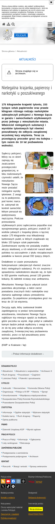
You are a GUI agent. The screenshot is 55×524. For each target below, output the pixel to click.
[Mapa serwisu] (8, 24)
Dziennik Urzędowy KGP (13, 429)
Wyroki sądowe (34, 429)
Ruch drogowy (9, 375)
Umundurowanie (10, 395)
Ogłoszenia (35, 439)
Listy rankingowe (10, 443)
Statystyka (6, 407)
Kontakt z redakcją (8, 497)
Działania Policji (9, 365)
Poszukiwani (23, 375)
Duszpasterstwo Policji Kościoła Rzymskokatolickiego (26, 399)
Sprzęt (45, 392)
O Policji (5, 383)
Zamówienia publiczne (11, 447)
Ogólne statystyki (22, 412)
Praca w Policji (8, 434)
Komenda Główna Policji (39, 388)
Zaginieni (36, 375)
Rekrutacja (25, 443)
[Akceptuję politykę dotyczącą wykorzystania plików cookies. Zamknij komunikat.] (51, 2)
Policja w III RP (22, 392)
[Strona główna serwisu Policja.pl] (3, 24)
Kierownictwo (20, 388)
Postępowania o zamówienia (15, 453)
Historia (35, 392)
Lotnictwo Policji (10, 378)
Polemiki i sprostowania (29, 378)
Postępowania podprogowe (15, 456)
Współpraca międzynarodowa (33, 395)
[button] (50, 25)
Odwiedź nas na (8, 481)
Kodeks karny (9, 416)
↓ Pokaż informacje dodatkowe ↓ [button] (27, 354)
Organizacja (8, 392)
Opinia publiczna (10, 420)
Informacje (7, 412)
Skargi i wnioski (20, 466)
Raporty (36, 416)
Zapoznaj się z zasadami (10, 514)
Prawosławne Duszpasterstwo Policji (19, 402)
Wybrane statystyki (41, 412)
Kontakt (5, 461)
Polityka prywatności (8, 518)
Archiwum (34, 456)
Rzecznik (7, 466)
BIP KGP (39, 481)
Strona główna (8, 51)
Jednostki (7, 388)
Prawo (4, 424)
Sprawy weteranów (38, 466)
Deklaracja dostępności (37, 497)
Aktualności (22, 51)
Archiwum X (46, 371)
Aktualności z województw (27, 371)
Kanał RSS (3, 481)
